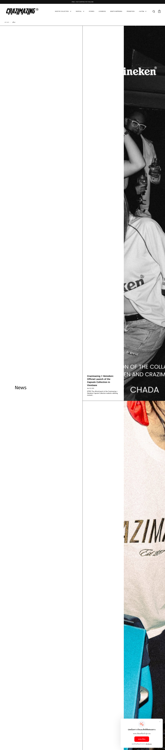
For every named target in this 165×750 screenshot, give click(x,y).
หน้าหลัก (6, 22)
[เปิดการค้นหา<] (154, 11)
